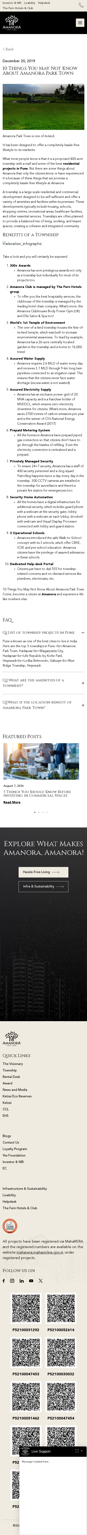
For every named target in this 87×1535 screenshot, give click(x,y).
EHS (5, 1116)
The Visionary (13, 1064)
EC (5, 1168)
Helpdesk (44, 3)
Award (7, 1083)
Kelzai (7, 1103)
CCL (6, 1109)
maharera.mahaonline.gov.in (40, 1252)
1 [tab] (35, 812)
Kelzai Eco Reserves (17, 1096)
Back (9, 49)
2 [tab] (39, 812)
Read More (11, 802)
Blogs (7, 1136)
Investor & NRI (12, 3)
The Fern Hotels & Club (18, 8)
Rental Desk (11, 1077)
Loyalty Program (15, 1149)
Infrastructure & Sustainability (25, 1189)
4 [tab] (47, 812)
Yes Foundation (14, 1155)
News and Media (15, 1090)
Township (10, 1070)
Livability (29, 3)
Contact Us (11, 1142)
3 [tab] (43, 812)
